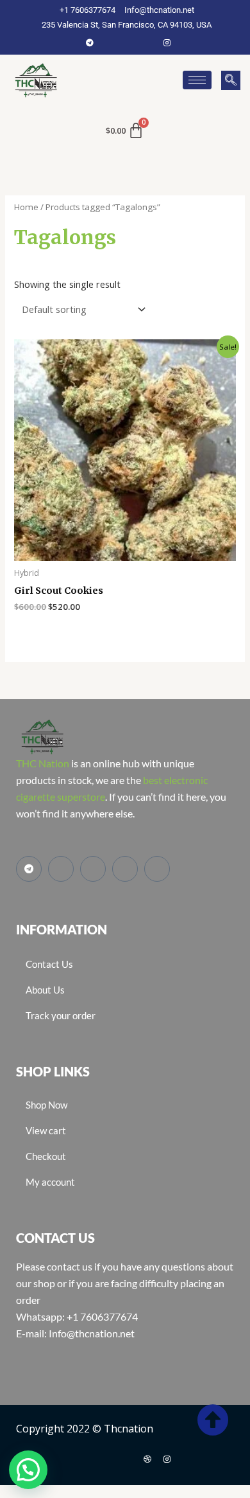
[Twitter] (128, 42)
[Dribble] (147, 1458)
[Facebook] (109, 42)
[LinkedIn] (147, 42)
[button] (230, 80)
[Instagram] (166, 42)
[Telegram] (89, 42)
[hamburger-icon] (197, 80)
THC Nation (42, 763)
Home (26, 207)
